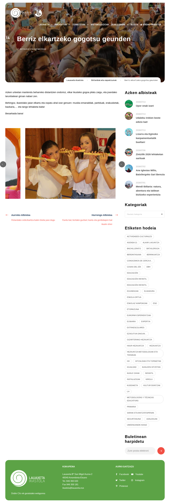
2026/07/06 (140, 150)
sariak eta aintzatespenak (140, 413)
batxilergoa (152, 248)
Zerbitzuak (78, 24)
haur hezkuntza (135, 346)
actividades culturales (139, 236)
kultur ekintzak (151, 385)
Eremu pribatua (152, 24)
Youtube (139, 474)
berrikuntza (153, 255)
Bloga (134, 24)
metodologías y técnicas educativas (140, 399)
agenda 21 (132, 242)
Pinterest (123, 486)
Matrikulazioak (100, 24)
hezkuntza (155, 346)
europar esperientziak (139, 315)
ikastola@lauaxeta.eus (73, 488)
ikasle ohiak (133, 373)
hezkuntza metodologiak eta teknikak (142, 353)
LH (128, 391)
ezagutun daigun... (136, 334)
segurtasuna (134, 419)
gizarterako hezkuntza (139, 340)
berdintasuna (134, 255)
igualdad (131, 367)
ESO (155, 303)
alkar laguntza (151, 242)
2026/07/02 (140, 166)
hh (128, 361)
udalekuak (151, 419)
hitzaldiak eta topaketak (148, 361)
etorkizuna (133, 309)
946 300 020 (72, 481)
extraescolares (135, 327)
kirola (149, 379)
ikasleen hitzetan (151, 367)
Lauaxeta (44, 24)
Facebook (124, 474)
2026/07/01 (140, 183)
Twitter (122, 480)
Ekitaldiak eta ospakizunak (33, 49)
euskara (131, 321)
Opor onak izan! (145, 105)
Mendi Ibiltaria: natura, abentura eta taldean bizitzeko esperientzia (148, 190)
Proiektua (61, 24)
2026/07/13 (140, 102)
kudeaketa (132, 385)
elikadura (149, 291)
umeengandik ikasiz (137, 425)
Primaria (131, 407)
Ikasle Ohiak (118, 24)
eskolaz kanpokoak (137, 303)
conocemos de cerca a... (139, 261)
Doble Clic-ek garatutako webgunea (28, 493)
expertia (145, 321)
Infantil (149, 373)
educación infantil (137, 279)
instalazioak (133, 379)
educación (132, 273)
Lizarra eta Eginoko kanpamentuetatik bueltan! (147, 138)
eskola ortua (134, 297)
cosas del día (134, 267)
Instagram (139, 480)
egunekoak (133, 291)
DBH (148, 267)
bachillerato (134, 248)
